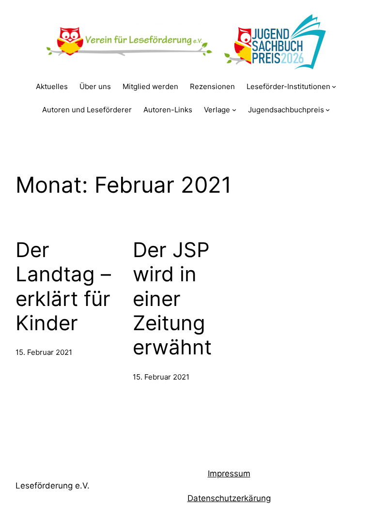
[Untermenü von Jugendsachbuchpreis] (328, 109)
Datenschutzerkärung (229, 498)
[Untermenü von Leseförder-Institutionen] (334, 86)
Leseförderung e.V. (53, 485)
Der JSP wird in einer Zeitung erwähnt (172, 299)
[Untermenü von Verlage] (234, 109)
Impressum (229, 473)
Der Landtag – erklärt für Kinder (63, 286)
